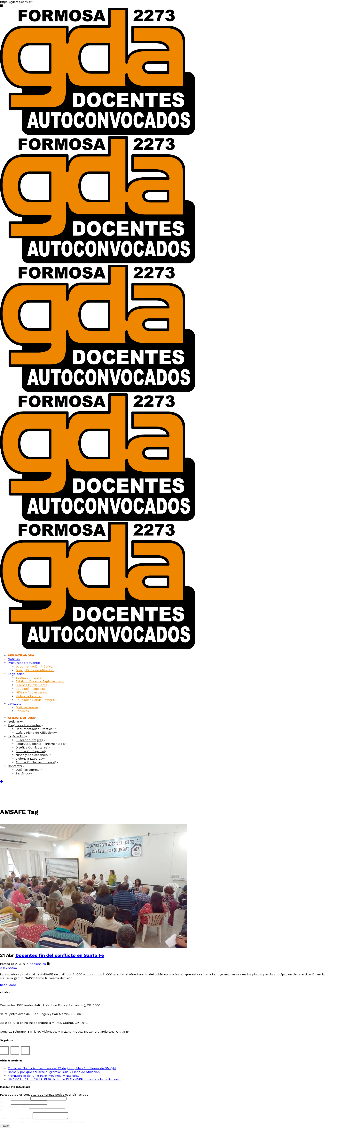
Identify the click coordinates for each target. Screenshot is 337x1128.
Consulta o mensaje (16, 1118)
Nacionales (37, 964)
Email (5, 1102)
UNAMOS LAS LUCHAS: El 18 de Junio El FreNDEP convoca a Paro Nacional (64, 1079)
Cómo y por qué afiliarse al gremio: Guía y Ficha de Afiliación (54, 1072)
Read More (8, 985)
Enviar (5, 1125)
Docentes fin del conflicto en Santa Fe (59, 955)
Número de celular (14, 1110)
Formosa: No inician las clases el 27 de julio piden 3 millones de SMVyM (62, 1068)
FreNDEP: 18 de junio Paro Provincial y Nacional (43, 1075)
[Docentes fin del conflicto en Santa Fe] (93, 947)
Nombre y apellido (15, 1098)
